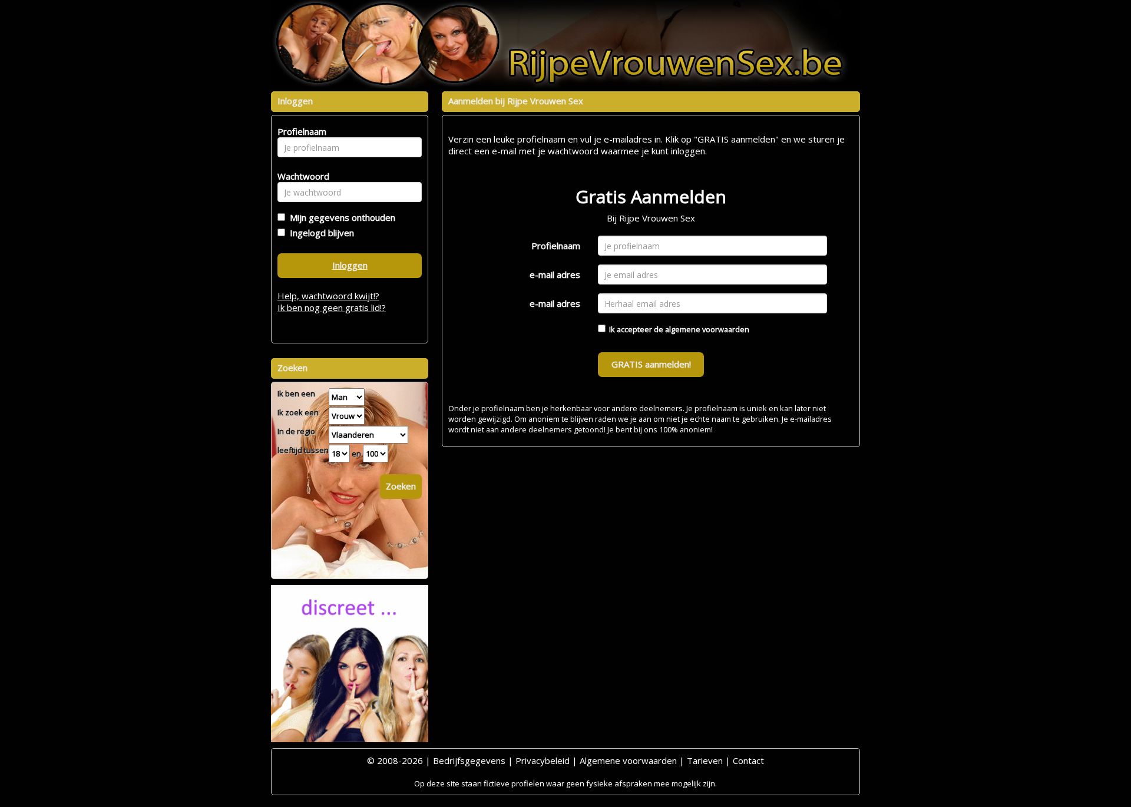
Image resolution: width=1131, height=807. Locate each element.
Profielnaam (555, 246)
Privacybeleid (542, 760)
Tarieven (705, 760)
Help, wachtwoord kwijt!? (328, 296)
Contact (748, 760)
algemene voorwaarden (707, 329)
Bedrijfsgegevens (469, 760)
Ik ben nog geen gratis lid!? (331, 307)
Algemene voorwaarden (628, 760)
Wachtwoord (300, 176)
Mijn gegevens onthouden (340, 217)
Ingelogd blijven (319, 233)
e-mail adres (555, 274)
